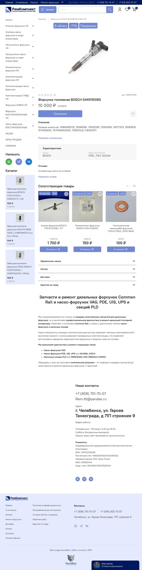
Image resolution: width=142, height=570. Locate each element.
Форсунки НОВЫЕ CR (16, 105)
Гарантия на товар (40, 524)
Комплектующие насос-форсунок (18, 88)
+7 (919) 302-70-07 (111, 511)
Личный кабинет (13, 538)
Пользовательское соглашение (47, 510)
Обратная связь (39, 519)
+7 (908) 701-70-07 (90, 393)
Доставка (10, 524)
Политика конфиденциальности (47, 505)
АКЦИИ (9, 133)
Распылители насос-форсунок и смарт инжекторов (16, 57)
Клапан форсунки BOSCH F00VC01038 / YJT (54, 227)
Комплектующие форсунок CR (14, 78)
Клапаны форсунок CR (17, 25)
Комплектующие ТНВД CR (17, 97)
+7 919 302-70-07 (127, 2)
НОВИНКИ (11, 145)
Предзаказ (60, 113)
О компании (22, 2)
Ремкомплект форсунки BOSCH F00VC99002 (87, 227)
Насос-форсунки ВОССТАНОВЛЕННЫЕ (16, 126)
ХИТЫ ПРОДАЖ (13, 139)
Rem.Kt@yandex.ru (91, 399)
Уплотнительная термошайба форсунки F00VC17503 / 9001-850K (121, 228)
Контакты (10, 533)
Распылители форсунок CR (18, 46)
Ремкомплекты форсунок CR (13, 69)
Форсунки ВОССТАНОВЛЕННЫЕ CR (69, 19)
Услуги (9, 19)
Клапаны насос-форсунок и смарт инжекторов (15, 35)
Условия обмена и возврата (45, 514)
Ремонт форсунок (50, 2)
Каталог (34, 2)
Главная (9, 2)
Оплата (9, 528)
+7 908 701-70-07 (106, 2)
